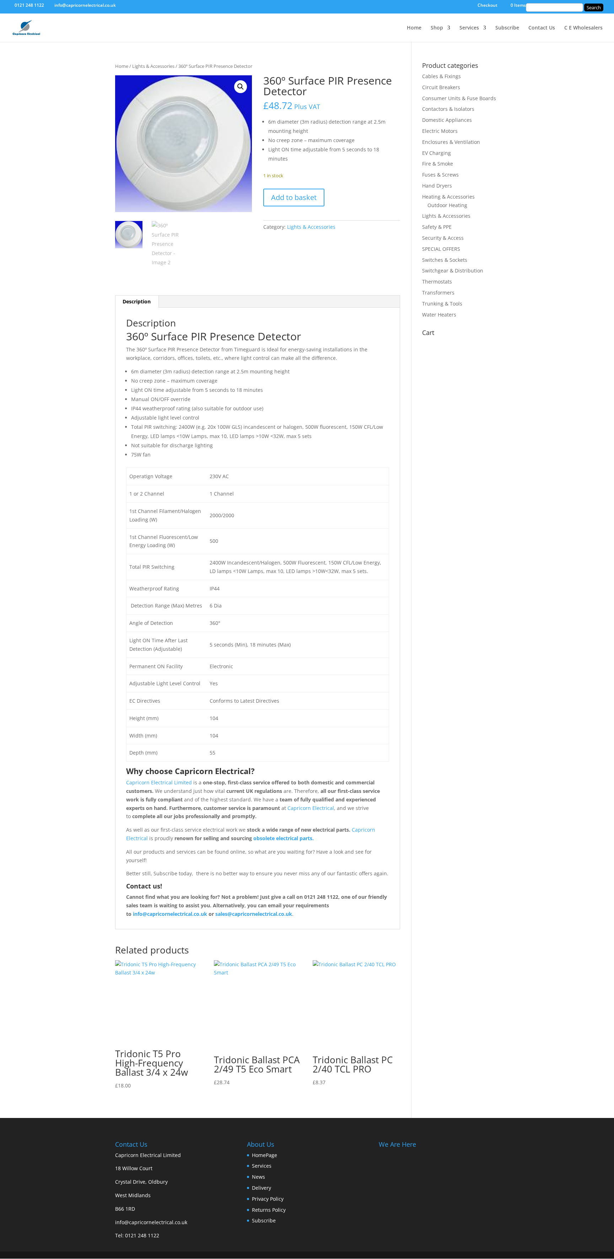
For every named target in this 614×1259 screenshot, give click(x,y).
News (258, 1176)
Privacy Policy (268, 1198)
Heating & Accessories (448, 196)
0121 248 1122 (142, 1235)
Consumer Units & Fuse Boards (459, 98)
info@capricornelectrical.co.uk (151, 1222)
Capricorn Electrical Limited (159, 782)
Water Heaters (439, 314)
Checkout (487, 5)
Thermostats (437, 281)
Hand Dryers (437, 185)
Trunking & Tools (442, 303)
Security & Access (443, 237)
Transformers (438, 292)
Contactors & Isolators (448, 109)
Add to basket (294, 197)
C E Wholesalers (583, 28)
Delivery (261, 1187)
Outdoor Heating (447, 205)
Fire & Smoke (437, 163)
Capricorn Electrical (310, 808)
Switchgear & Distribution (452, 270)
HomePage (264, 1155)
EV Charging (436, 153)
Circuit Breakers (441, 87)
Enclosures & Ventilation (451, 142)
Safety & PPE (437, 226)
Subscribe (507, 28)
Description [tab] (137, 301)
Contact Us (541, 28)
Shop (437, 28)
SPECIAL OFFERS (441, 248)
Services (469, 28)
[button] (240, 86)
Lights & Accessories (153, 66)
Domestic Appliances (447, 120)
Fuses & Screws (440, 174)
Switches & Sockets (444, 259)
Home (414, 28)
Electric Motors (440, 131)
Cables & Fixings (441, 76)
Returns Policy (269, 1209)
